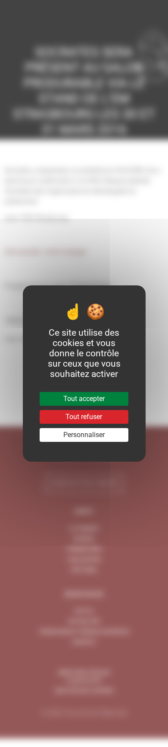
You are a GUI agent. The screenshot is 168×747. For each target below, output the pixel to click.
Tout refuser (83, 417)
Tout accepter (84, 399)
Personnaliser (84, 435)
